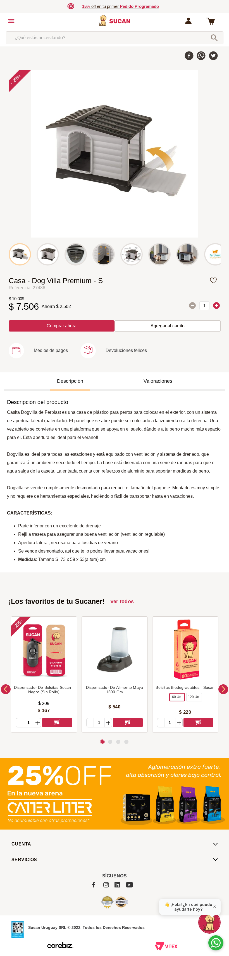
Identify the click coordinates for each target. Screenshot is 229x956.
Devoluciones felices (126, 350)
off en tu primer (120, 6)
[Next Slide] (223, 689)
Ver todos (122, 601)
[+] (216, 305)
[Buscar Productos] (214, 38)
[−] (192, 305)
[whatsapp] (201, 56)
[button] (38, 353)
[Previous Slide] (6, 689)
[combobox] (114, 37)
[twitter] (213, 56)
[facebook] (189, 56)
